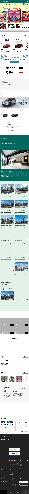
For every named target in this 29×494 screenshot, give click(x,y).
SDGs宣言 (11, 479)
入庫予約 (20, 465)
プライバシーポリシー (22, 473)
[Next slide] (27, 43)
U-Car (2, 478)
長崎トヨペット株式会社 (5, 439)
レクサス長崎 (23, 482)
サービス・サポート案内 (14, 463)
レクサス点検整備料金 (24, 484)
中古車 (2, 469)
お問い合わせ (21, 468)
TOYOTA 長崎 (3, 436)
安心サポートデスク (4, 481)
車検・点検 (11, 465)
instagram (2, 446)
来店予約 (20, 460)
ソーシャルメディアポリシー (14, 485)
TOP (1, 460)
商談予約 (20, 464)
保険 (10, 469)
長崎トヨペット (3, 477)
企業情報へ (22, 388)
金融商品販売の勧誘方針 (13, 480)
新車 (1, 468)
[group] (14, 17)
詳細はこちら (6, 427)
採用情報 (11, 472)
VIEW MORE (24, 35)
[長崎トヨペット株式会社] (4, 1)
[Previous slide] (1, 43)
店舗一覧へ (25, 139)
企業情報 (11, 474)
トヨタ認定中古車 (13, 460)
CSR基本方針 (12, 478)
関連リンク (21, 478)
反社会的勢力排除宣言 (13, 484)
